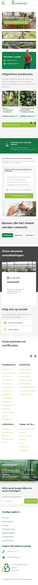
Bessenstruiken (24, 373)
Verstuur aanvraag (17, 196)
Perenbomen (6, 377)
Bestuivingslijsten (8, 533)
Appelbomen (6, 369)
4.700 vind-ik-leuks (15, 323)
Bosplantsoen (24, 450)
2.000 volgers (13, 329)
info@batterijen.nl (12, 64)
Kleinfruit (18, 235)
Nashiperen (6, 409)
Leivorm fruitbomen (9, 373)
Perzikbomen (7, 391)
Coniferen (22, 440)
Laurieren (22, 432)
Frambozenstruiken (26, 369)
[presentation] (32, 123)
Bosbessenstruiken (26, 380)
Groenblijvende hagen (27, 429)
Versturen (29, 501)
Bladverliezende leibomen (7, 434)
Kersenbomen (7, 384)
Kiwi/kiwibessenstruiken (27, 387)
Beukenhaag (23, 447)
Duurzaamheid (7, 537)
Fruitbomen (7, 235)
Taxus (21, 443)
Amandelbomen (7, 405)
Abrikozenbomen (8, 387)
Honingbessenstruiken (27, 391)
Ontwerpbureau (8, 529)
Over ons (5, 518)
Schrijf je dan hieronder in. (12, 497)
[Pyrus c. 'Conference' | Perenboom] (10, 105)
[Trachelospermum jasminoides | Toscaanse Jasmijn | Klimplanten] (28, 105)
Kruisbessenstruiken (26, 394)
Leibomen (29, 235)
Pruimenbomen (7, 380)
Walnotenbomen (8, 398)
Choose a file (19, 189)
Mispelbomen (7, 394)
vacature (13, 282)
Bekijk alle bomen (10, 125)
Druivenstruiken (25, 384)
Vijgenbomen (7, 402)
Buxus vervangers (25, 436)
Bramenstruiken (25, 377)
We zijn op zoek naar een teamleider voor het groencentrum (16, 291)
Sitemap (5, 525)
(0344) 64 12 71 (11, 60)
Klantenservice (7, 522)
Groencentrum (7, 540)
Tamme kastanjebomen (7, 417)
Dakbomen (6, 429)
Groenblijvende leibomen (7, 440)
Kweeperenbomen (8, 412)
